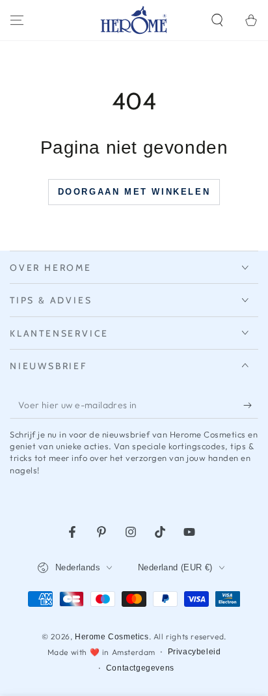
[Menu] (17, 20)
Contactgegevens (140, 668)
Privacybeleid (194, 651)
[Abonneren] (250, 405)
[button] (217, 20)
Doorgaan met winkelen (134, 192)
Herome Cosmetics (112, 636)
